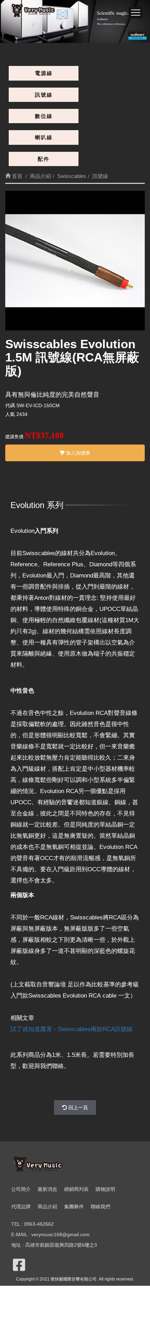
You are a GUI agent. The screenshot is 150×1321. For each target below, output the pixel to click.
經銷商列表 (76, 1189)
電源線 (44, 73)
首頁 (16, 176)
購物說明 (105, 1189)
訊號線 (44, 95)
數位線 (44, 116)
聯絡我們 (100, 1206)
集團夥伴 (74, 1206)
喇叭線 (44, 137)
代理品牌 (21, 1206)
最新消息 (47, 1189)
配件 (44, 159)
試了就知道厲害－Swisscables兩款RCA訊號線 (71, 1029)
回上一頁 (77, 1107)
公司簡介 (21, 1189)
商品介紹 (47, 1206)
